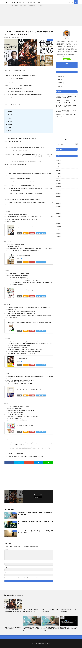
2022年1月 (58, 170)
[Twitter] (19, 462)
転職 (20, 2)
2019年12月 (58, 220)
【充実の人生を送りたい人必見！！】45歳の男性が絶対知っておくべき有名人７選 (29, 5)
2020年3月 (58, 210)
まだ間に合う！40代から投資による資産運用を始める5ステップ (66, 115)
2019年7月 (58, 236)
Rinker (22, 229)
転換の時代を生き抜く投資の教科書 (25, 227)
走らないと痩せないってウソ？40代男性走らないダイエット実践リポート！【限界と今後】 (50, 629)
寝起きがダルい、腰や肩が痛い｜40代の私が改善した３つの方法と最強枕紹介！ (68, 628)
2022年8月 (58, 163)
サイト (5, 572)
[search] (76, 144)
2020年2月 (58, 213)
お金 (31, 2)
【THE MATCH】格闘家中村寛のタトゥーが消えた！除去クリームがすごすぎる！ (66, 111)
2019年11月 (58, 223)
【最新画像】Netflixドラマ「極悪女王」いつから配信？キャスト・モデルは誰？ (66, 97)
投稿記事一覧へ (66, 59)
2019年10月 (58, 226)
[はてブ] (38, 462)
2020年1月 (58, 216)
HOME (7, 5)
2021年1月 (58, 180)
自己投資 (38, 2)
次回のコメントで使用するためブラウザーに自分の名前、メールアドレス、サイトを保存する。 (24, 577)
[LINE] (48, 462)
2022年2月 (58, 166)
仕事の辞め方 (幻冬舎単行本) (23, 255)
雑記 (34, 2)
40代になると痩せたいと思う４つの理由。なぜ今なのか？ (50, 610)
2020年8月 (58, 193)
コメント (6, 549)
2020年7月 (58, 196)
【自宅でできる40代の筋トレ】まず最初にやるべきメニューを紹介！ (68, 610)
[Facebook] (9, 462)
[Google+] (29, 462)
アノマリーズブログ (11, 2)
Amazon (25, 233)
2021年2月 (58, 176)
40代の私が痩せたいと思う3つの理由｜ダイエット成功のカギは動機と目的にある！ (35, 513)
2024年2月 (58, 160)
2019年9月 (58, 229)
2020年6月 (58, 200)
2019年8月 (58, 233)
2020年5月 (58, 203)
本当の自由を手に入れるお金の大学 (25, 425)
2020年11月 (58, 183)
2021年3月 (58, 173)
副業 (23, 2)
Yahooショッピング (41, 233)
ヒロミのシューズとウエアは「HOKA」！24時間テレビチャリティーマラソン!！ (66, 106)
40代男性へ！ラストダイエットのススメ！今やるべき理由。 (12, 628)
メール (6, 567)
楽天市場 (32, 233)
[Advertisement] (41, 16)
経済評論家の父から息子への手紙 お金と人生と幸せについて (30, 389)
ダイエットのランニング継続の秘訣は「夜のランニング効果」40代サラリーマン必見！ (35, 531)
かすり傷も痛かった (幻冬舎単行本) (25, 290)
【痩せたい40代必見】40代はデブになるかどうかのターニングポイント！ (31, 610)
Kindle (19, 233)
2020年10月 (58, 186)
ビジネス (27, 2)
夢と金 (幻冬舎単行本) (22, 358)
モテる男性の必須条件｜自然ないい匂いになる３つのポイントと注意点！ (35, 522)
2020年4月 (58, 206)
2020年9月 (58, 190)
